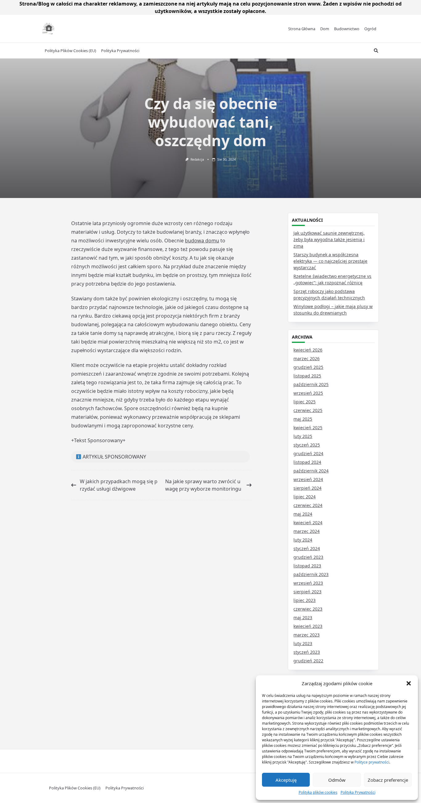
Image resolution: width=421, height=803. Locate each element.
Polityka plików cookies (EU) (70, 50)
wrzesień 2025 (308, 393)
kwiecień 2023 (307, 626)
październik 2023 (311, 574)
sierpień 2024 (307, 488)
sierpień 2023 (307, 592)
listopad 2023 (307, 566)
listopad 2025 (307, 376)
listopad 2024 (307, 462)
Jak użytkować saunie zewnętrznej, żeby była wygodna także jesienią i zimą (329, 239)
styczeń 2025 (306, 445)
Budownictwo (346, 28)
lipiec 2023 (304, 600)
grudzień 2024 (308, 453)
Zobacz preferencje (388, 780)
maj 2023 (302, 617)
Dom (324, 28)
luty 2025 (302, 436)
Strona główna (301, 28)
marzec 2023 (306, 635)
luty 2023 (302, 643)
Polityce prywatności (371, 762)
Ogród (370, 28)
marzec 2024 (306, 531)
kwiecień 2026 (307, 350)
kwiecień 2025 (307, 427)
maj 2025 (302, 419)
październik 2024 (311, 471)
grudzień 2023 (308, 557)
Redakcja (197, 159)
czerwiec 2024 (307, 505)
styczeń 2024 (306, 548)
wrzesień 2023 (308, 583)
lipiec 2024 (304, 497)
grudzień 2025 (308, 367)
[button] (409, 683)
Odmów (336, 780)
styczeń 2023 (306, 652)
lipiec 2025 (304, 402)
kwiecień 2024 (307, 522)
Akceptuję (286, 780)
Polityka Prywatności (358, 792)
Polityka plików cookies (318, 792)
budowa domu (202, 240)
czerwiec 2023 (307, 609)
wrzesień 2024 (308, 479)
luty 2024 (302, 540)
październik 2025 (311, 384)
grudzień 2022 (308, 661)
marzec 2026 (306, 358)
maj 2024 (302, 514)
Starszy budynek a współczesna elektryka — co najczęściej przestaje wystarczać (330, 261)
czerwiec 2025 (307, 410)
